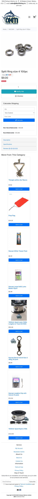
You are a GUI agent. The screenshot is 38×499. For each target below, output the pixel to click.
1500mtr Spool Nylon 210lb (18, 429)
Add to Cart (19, 189)
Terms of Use (19, 467)
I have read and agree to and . (20, 485)
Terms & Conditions (26, 484)
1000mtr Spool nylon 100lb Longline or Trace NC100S (18, 323)
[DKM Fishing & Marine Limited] (11, 17)
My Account (19, 448)
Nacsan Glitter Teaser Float (18, 251)
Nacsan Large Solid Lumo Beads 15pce (17, 287)
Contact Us (19, 461)
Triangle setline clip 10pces (18, 180)
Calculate (20, 120)
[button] (19, 96)
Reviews (6, 148)
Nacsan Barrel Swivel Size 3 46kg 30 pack (18, 358)
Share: (4, 75)
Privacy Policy (19, 470)
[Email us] (18, 490)
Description (6, 140)
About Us (19, 457)
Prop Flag (12, 215)
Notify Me (20, 91)
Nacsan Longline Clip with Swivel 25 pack (17, 394)
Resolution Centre (19, 452)
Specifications (7, 144)
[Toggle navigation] (29, 17)
